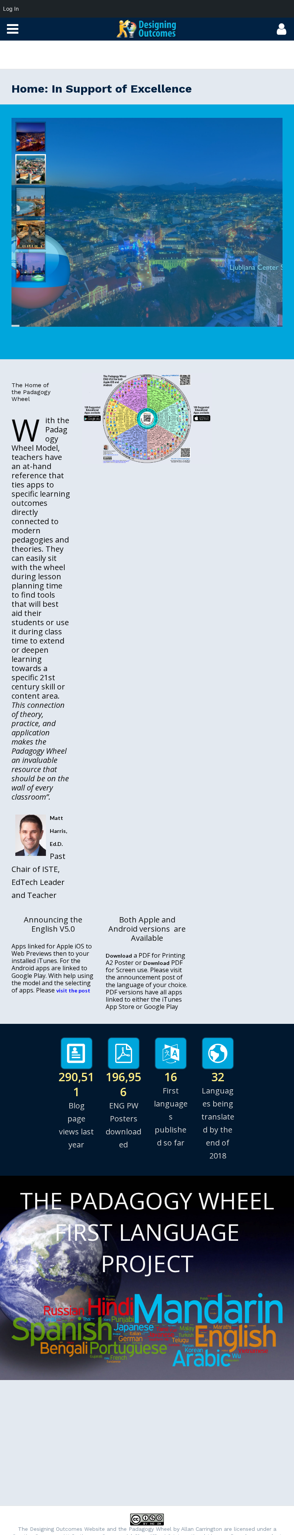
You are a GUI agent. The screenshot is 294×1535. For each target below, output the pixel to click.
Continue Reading (204, 298)
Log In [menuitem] (11, 8)
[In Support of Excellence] (147, 28)
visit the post (73, 990)
